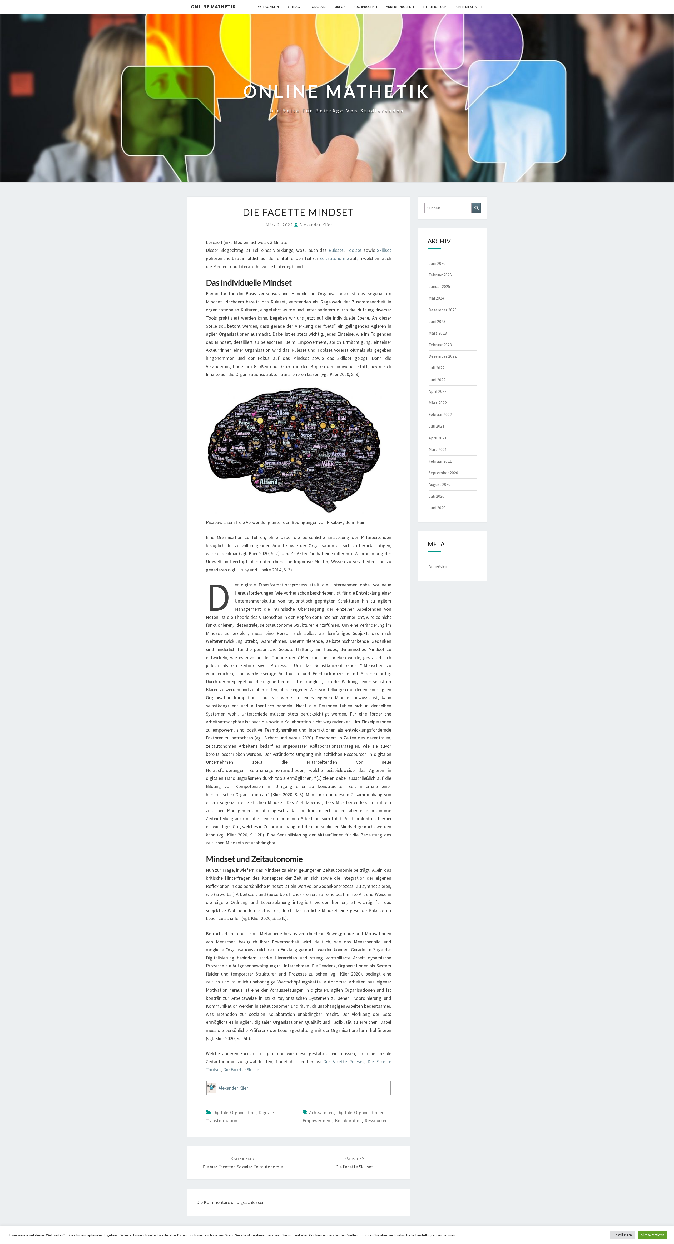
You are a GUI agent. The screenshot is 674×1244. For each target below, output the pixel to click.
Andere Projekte (400, 6)
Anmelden (438, 566)
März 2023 (438, 333)
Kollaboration (348, 1121)
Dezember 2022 (443, 356)
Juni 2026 (437, 263)
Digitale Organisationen (360, 1112)
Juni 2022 (437, 379)
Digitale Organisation (234, 1112)
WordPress (352, 1233)
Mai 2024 (436, 298)
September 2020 (443, 472)
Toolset (354, 250)
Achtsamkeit (321, 1112)
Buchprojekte (366, 6)
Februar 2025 (440, 274)
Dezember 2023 (443, 309)
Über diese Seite (469, 6)
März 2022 (438, 402)
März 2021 (438, 449)
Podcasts (318, 6)
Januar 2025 (439, 286)
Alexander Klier (316, 224)
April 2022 (438, 391)
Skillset (384, 250)
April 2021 (438, 437)
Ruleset (336, 250)
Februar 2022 (440, 414)
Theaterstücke (435, 6)
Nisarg (389, 1233)
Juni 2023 (437, 321)
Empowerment (317, 1121)
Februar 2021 (440, 461)
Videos (340, 6)
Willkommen (268, 6)
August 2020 (439, 484)
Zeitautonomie (334, 258)
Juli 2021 (436, 426)
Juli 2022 (436, 367)
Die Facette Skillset (242, 1069)
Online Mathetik (213, 6)
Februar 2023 (440, 344)
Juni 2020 (437, 507)
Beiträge (294, 6)
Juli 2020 (436, 496)
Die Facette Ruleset (343, 1062)
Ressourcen (376, 1121)
